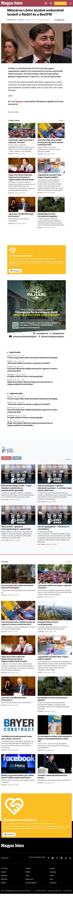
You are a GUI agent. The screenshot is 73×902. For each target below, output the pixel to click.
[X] (57, 858)
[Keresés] (51, 3)
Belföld (21, 20)
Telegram (19, 101)
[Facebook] (48, 858)
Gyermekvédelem (31, 882)
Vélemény (4, 875)
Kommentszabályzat (40, 890)
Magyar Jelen (12, 20)
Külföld (27, 872)
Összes (61, 120)
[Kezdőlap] (11, 3)
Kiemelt (3, 872)
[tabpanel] (36, 506)
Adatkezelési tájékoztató (55, 890)
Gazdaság (53, 872)
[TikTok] (65, 858)
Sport (51, 879)
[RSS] (70, 858)
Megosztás (60, 20)
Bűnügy (52, 868)
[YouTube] (52, 858)
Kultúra (52, 875)
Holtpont (28, 868)
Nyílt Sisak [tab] (6, 458)
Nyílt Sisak (4, 879)
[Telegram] (61, 858)
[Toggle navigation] (70, 3)
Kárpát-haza (29, 879)
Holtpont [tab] (17, 458)
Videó (27, 875)
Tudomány (53, 882)
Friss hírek (4, 868)
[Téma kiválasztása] (46, 3)
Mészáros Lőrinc (13, 112)
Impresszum (5, 858)
